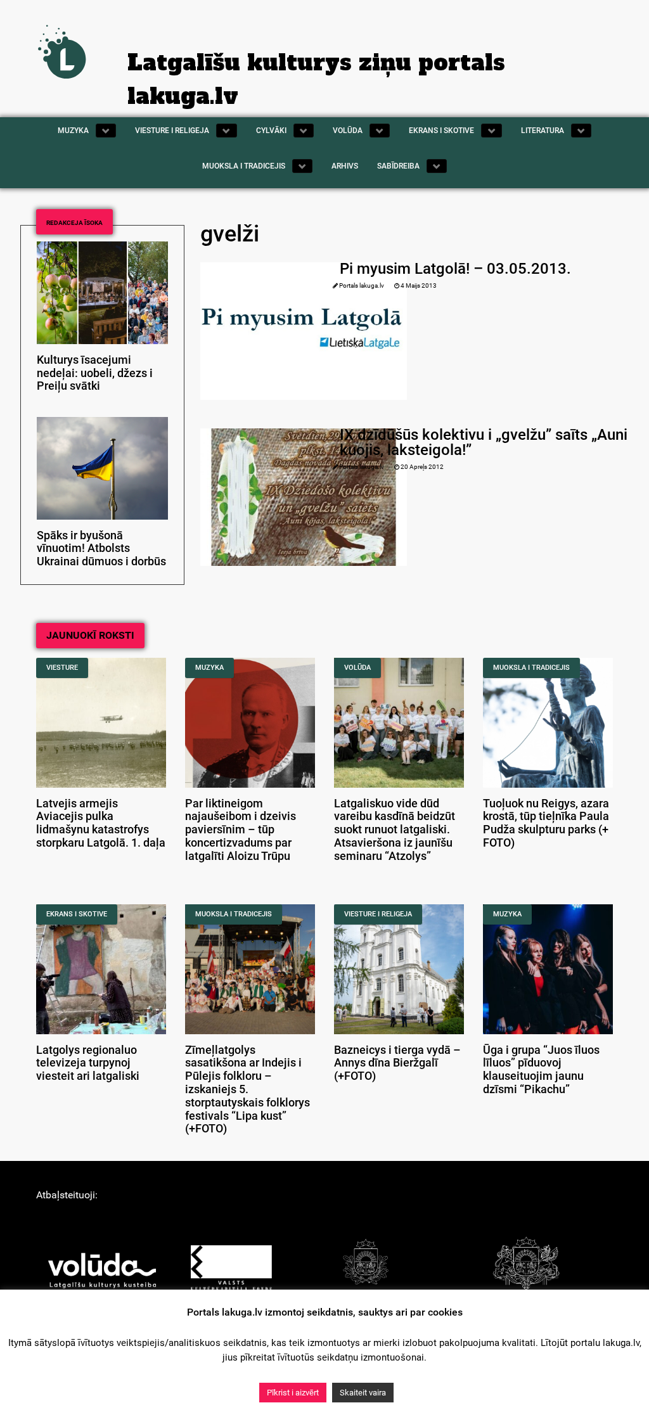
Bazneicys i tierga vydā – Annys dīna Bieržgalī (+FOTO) (397, 1063)
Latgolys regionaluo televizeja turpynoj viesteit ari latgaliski (87, 1063)
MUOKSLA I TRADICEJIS (531, 667)
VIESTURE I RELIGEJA (378, 914)
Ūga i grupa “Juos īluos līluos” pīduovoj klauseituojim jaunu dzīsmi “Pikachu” (541, 1070)
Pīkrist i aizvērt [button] (293, 1392)
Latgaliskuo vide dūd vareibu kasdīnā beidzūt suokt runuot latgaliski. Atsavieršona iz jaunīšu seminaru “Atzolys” (394, 829)
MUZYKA (209, 667)
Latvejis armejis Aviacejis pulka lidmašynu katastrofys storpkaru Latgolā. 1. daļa (100, 823)
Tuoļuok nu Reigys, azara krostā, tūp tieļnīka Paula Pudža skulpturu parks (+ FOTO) (546, 823)
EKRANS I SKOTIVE (76, 914)
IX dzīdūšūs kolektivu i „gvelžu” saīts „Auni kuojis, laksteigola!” (483, 442)
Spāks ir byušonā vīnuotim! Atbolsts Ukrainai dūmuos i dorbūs (101, 548)
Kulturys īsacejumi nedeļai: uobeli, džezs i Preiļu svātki (95, 373)
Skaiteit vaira (363, 1392)
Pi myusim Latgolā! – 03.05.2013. (455, 269)
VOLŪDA (357, 667)
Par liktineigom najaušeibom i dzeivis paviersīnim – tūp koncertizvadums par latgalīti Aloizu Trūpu (240, 829)
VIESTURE (62, 667)
